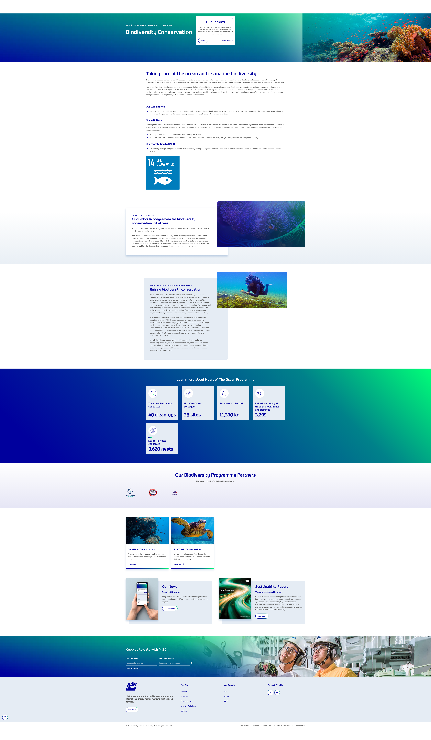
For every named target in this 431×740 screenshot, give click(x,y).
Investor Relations (188, 706)
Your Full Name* (132, 658)
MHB (226, 701)
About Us (184, 691)
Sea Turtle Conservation (187, 549)
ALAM (226, 696)
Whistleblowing (300, 726)
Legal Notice (267, 726)
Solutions (184, 696)
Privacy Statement (283, 726)
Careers (184, 711)
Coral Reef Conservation (141, 549)
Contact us (132, 710)
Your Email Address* (167, 658)
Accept (203, 40)
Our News (169, 586)
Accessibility (244, 726)
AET (226, 691)
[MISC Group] (131, 686)
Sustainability (186, 701)
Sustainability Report (271, 586)
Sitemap (256, 726)
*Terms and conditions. (133, 668)
